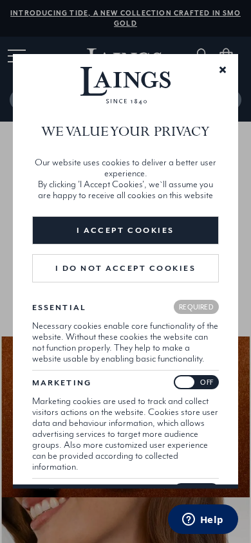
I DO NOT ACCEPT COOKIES (125, 268)
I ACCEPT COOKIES (125, 230)
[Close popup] (222, 68)
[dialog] (125, 271)
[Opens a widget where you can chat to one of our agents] (202, 520)
